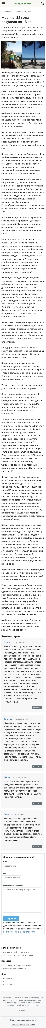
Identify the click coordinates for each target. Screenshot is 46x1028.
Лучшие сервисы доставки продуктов (19, 955)
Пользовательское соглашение (23, 1024)
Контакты (7, 985)
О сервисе (7, 979)
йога (33, 544)
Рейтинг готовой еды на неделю (16, 952)
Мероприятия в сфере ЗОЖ (14, 968)
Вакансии (7, 982)
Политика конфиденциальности (23, 1020)
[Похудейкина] (23, 4)
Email (5, 874)
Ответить (36, 708)
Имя (5, 862)
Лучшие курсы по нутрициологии (17, 965)
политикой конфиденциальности (19, 932)
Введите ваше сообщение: (13, 885)
